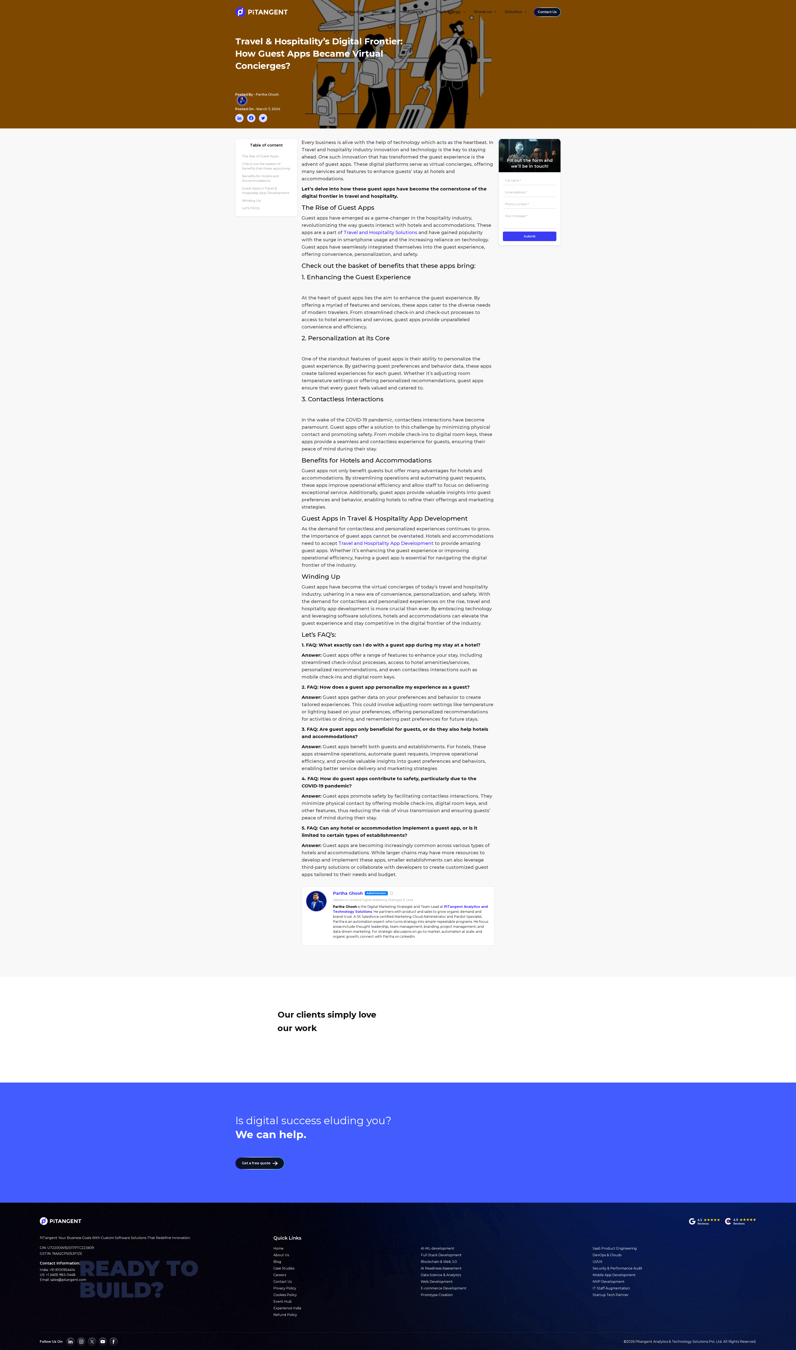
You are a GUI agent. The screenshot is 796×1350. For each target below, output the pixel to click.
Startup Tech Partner (611, 1295)
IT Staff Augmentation (611, 1288)
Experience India (287, 1308)
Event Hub (282, 1302)
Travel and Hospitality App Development (386, 543)
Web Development (437, 1282)
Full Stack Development (441, 1255)
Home (278, 1248)
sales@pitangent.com (68, 1280)
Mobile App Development (614, 1275)
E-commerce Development (443, 1288)
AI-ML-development (437, 1248)
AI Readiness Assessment (441, 1268)
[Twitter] (263, 118)
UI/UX (597, 1262)
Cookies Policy (285, 1295)
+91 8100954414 (62, 1270)
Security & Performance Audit (617, 1268)
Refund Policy (285, 1315)
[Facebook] (251, 118)
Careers (279, 1275)
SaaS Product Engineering (615, 1248)
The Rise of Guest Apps (260, 156)
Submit (529, 236)
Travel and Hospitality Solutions (380, 232)
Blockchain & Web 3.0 (439, 1262)
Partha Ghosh (348, 893)
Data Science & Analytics (441, 1275)
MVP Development (609, 1282)
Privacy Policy (284, 1288)
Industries (412, 11)
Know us (483, 11)
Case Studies (351, 11)
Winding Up (251, 201)
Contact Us (547, 12)
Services (380, 11)
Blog (277, 1262)
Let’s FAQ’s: (251, 208)
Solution (513, 11)
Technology (448, 11)
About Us (281, 1255)
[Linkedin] (239, 118)
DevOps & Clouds (607, 1255)
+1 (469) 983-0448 (60, 1275)
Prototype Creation (437, 1295)
